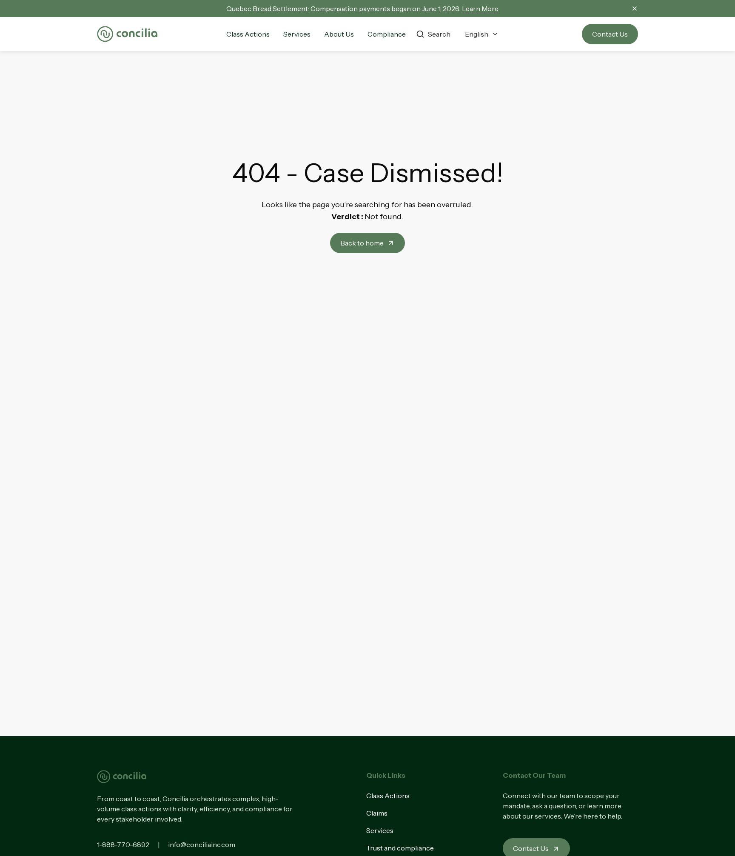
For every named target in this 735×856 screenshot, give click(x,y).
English (476, 34)
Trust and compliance (400, 848)
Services (379, 830)
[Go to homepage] (127, 34)
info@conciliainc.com (201, 844)
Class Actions (388, 795)
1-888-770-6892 (123, 844)
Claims (376, 813)
